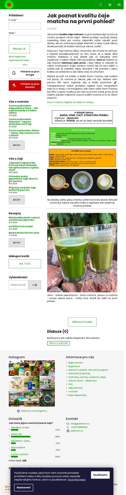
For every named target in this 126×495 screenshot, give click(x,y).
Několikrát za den (20, 427)
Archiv (16, 145)
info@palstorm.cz (80, 423)
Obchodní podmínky (79, 373)
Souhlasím (100, 475)
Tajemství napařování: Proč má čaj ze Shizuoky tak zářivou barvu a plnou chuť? (24, 166)
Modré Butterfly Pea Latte (24, 233)
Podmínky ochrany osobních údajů (87, 377)
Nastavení (24, 487)
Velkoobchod (75, 387)
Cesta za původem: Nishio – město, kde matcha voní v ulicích (24, 132)
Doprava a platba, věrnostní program (88, 369)
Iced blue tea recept (21, 226)
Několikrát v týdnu (20, 440)
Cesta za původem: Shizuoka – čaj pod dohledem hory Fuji (20, 121)
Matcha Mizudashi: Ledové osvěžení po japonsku (24, 218)
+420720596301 (79, 427)
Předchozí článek (82, 322)
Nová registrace (17, 56)
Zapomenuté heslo (19, 60)
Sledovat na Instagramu (34, 410)
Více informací (77, 479)
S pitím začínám (20, 454)
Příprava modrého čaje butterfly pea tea (22, 189)
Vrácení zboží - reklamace (82, 380)
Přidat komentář (58, 343)
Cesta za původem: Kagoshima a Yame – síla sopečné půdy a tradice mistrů (23, 109)
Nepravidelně (18, 447)
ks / (24, 263)
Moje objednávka (77, 395)
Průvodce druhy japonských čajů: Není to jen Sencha (23, 178)
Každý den (16, 434)
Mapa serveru (75, 362)
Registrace (74, 366)
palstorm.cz (77, 430)
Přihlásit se (19, 48)
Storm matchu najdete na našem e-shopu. (70, 102)
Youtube (73, 391)
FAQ (70, 384)
